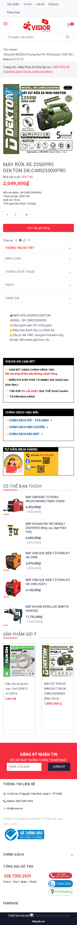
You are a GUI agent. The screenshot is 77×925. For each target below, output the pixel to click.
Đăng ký (53, 4)
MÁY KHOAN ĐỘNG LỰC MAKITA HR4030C (47, 608)
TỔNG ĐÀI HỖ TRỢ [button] (18, 866)
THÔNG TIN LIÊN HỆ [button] (19, 784)
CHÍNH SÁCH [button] (13, 854)
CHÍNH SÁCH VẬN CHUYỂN (27, 427)
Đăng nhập (13, 12)
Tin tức (27, 4)
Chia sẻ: (8, 240)
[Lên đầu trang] (67, 901)
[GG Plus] (16, 240)
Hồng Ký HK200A (14, 54)
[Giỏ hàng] (69, 24)
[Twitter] (24, 240)
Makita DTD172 (13, 59)
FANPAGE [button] (10, 903)
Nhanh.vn (38, 921)
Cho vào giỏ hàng (39, 228)
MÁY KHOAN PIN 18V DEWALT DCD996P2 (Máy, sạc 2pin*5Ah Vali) (46, 527)
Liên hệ (40, 4)
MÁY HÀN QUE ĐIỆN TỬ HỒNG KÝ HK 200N (48, 555)
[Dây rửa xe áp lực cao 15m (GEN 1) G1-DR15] (19, 661)
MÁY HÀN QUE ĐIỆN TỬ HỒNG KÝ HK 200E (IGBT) (48, 582)
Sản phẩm (13, 4)
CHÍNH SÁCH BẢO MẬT (24, 434)
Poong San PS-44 (38, 54)
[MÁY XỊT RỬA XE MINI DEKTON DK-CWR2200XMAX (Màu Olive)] (58, 661)
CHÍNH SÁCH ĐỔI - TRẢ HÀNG (29, 420)
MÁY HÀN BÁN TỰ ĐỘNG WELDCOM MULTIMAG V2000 (45, 499)
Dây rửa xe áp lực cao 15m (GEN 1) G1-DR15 (17, 688)
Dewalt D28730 (62, 54)
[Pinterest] (28, 240)
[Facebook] (20, 240)
